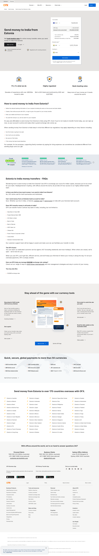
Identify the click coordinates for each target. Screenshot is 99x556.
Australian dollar (11, 364)
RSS (29, 517)
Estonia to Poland (56, 407)
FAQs (46, 482)
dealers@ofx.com (49, 458)
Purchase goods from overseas (57, 503)
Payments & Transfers (11, 492)
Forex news (30, 512)
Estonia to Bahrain (11, 401)
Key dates (75, 514)
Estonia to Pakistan (34, 432)
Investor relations (76, 517)
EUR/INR (29, 262)
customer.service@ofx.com (19, 458)
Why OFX (39, 5)
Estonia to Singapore (57, 420)
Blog (29, 514)
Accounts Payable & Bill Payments (13, 512)
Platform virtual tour (32, 490)
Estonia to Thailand (79, 407)
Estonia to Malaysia (34, 410)
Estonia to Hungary (34, 398)
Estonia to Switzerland (80, 401)
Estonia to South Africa (58, 426)
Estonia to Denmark (12, 420)
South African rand (79, 371)
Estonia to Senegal (56, 416)
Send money (11, 9)
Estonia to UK (78, 420)
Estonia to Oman (33, 429)
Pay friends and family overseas (58, 496)
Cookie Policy (9, 552)
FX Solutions (9, 496)
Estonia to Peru (56, 401)
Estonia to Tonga (79, 413)
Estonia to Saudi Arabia (58, 413)
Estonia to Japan (33, 407)
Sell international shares (56, 505)
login (61, 62)
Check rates (57, 5)
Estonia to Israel (33, 404)
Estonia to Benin (11, 404)
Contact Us (75, 492)
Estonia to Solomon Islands (59, 423)
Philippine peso (33, 371)
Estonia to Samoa (56, 410)
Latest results (76, 512)
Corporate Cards (10, 494)
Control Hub (9, 508)
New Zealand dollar (11, 371)
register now (38, 201)
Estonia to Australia (12, 398)
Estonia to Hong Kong (12, 432)
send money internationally (35, 264)
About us (75, 490)
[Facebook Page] (66, 469)
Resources (48, 5)
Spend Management (10, 510)
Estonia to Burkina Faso (13, 407)
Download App (9, 521)
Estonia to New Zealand (35, 423)
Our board (75, 523)
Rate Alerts (30, 499)
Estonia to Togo (79, 410)
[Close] (46, 548)
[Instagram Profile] (81, 469)
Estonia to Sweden (79, 398)
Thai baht (77, 364)
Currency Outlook (32, 510)
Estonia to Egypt (11, 423)
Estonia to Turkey (79, 416)
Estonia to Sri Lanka (57, 432)
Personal (12, 1)
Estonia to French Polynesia (14, 429)
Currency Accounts (10, 505)
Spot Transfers (9, 499)
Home (5, 9)
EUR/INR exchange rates (13, 273)
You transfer (55, 19)
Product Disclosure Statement (79, 499)
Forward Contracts (10, 501)
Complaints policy (76, 496)
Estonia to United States (81, 426)
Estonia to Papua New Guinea (59, 398)
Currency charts (32, 501)
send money (48, 201)
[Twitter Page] (72, 469)
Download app (54, 494)
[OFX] (5, 5)
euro (53, 364)
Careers (74, 528)
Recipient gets (55, 42)
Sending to (54, 49)
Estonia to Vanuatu (79, 429)
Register (91, 5)
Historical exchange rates (34, 496)
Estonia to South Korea (58, 429)
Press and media (54, 514)
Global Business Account (11, 490)
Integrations (9, 516)
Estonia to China (11, 413)
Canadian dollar (33, 364)
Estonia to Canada (11, 410)
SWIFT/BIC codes (32, 503)
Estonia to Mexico (34, 413)
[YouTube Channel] (78, 469)
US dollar (77, 367)
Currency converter (32, 492)
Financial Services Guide (78, 501)
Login (27, 482)
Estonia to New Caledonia (36, 420)
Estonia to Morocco (34, 416)
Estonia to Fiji (10, 426)
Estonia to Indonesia (34, 401)
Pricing (7, 519)
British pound (10, 367)
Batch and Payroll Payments (12, 514)
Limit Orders (9, 503)
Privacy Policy (76, 503)
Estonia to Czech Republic (13, 416)
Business (6, 1)
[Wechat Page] (75, 469)
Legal (74, 494)
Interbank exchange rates (34, 494)
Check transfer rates (55, 490)
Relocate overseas (55, 499)
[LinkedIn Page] (69, 469)
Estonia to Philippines (57, 404)
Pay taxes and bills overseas (57, 501)
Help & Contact (66, 482)
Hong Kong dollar (34, 367)
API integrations (54, 512)
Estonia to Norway (34, 426)
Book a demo (88, 482)
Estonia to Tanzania (80, 404)
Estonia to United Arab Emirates (83, 423)
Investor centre (76, 510)
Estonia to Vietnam (79, 432)
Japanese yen (55, 367)
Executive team (76, 526)
